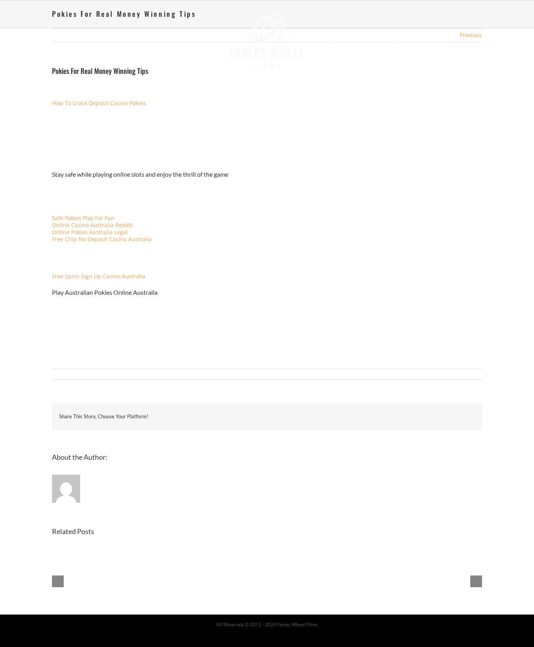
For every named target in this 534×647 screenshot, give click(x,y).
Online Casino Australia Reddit (92, 225)
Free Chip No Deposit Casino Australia (102, 239)
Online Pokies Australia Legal (90, 232)
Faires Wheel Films (297, 624)
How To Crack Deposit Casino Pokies (99, 103)
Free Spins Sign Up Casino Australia (98, 276)
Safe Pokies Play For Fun (83, 218)
